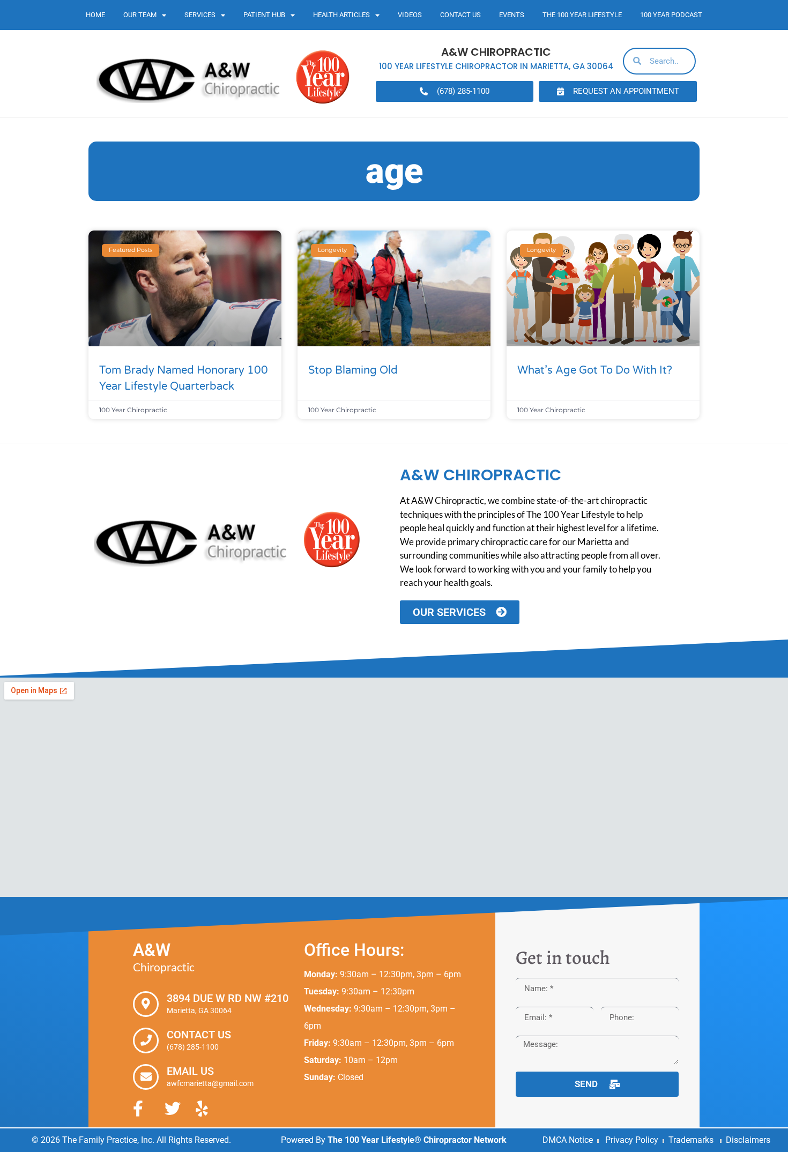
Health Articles (341, 15)
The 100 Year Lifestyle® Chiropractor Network (417, 1140)
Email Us (190, 1071)
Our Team (140, 15)
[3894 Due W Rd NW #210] (146, 1004)
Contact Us (460, 15)
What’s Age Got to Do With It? (594, 370)
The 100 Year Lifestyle (582, 15)
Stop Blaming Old (353, 370)
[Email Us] (146, 1077)
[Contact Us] (146, 1040)
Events (511, 15)
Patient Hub (264, 15)
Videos (410, 15)
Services (199, 15)
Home (95, 15)
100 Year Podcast (671, 15)
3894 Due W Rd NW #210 (227, 998)
